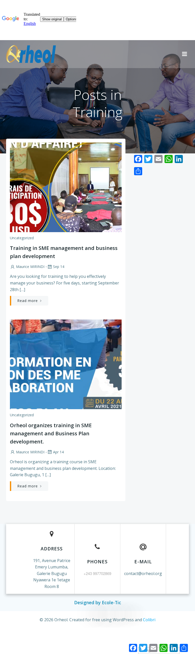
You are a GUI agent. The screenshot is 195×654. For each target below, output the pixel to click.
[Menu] (184, 54)
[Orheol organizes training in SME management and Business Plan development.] (66, 364)
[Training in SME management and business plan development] (66, 186)
